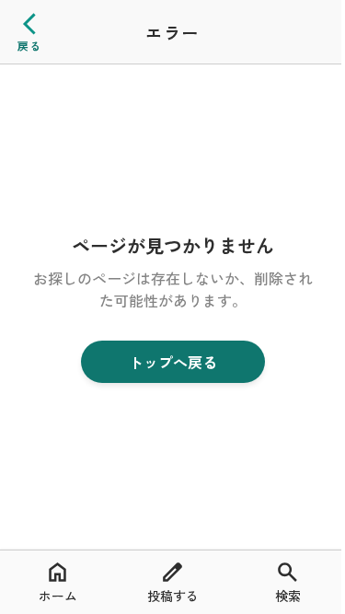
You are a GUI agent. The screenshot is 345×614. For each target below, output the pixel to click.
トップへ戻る (173, 362)
